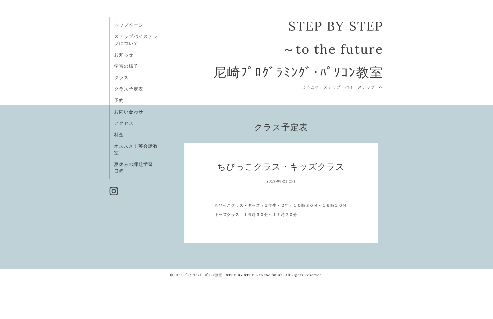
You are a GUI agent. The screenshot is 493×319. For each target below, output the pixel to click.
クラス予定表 (128, 89)
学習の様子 (126, 66)
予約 (119, 100)
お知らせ (124, 54)
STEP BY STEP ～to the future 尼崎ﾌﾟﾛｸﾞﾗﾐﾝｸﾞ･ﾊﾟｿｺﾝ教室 (298, 49)
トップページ (128, 25)
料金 (119, 134)
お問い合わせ (128, 112)
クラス (121, 77)
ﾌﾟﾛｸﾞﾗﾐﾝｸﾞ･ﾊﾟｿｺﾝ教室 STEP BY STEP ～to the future (233, 275)
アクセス (124, 123)
